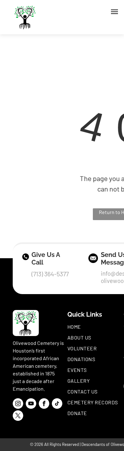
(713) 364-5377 (50, 274)
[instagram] (18, 404)
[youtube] (31, 404)
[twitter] (18, 416)
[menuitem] (94, 326)
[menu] (114, 11)
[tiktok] (57, 404)
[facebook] (44, 404)
